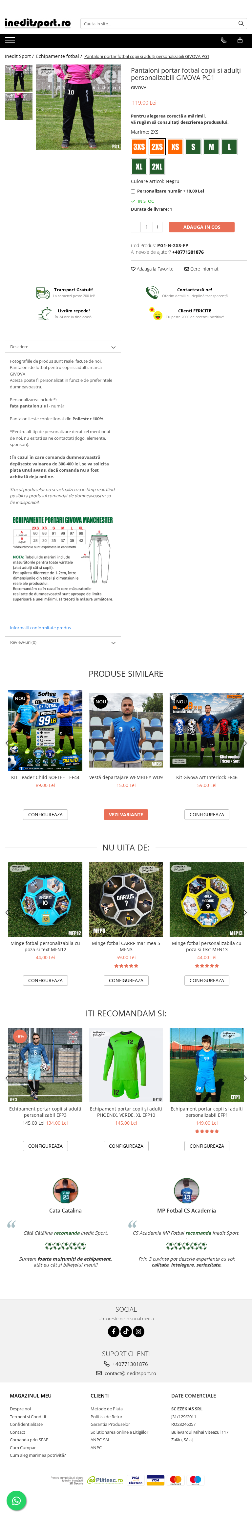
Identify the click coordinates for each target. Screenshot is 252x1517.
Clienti (100, 1395)
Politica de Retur (106, 1417)
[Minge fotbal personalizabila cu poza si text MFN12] (45, 899)
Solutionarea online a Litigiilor (119, 1432)
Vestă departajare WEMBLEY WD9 (126, 777)
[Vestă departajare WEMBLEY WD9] (126, 730)
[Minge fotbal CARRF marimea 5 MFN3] (126, 899)
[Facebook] (113, 1331)
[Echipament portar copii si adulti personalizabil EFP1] (207, 1065)
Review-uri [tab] (23, 642)
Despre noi (20, 1409)
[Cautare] (241, 23)
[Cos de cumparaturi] (240, 40)
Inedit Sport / (20, 56)
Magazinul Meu (31, 1395)
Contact (17, 1432)
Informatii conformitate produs (40, 628)
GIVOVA (138, 88)
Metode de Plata (107, 1409)
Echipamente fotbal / (59, 56)
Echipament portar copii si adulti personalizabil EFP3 (45, 1112)
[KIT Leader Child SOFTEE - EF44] (45, 730)
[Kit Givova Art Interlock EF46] (207, 730)
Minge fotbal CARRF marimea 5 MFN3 (126, 946)
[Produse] (10, 42)
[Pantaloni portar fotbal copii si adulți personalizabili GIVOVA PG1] (78, 107)
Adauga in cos (201, 227)
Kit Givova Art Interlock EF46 (207, 777)
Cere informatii (204, 269)
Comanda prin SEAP (29, 1440)
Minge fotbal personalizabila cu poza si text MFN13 (207, 946)
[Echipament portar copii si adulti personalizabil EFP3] (45, 1065)
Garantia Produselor (110, 1424)
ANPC (96, 1448)
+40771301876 (129, 1364)
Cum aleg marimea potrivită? (38, 1455)
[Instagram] (138, 1331)
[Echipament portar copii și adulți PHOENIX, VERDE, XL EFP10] (126, 1065)
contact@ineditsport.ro (129, 1373)
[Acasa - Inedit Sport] (38, 23)
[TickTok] (126, 1331)
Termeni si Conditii (28, 1417)
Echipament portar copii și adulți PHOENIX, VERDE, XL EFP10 (126, 1112)
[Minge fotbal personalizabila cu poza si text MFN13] (207, 899)
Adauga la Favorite (155, 269)
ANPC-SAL (100, 1440)
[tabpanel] (78, 107)
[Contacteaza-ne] (223, 40)
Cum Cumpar (23, 1448)
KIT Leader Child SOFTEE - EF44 (45, 777)
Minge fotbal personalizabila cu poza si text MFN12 (45, 946)
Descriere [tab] (19, 347)
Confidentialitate (26, 1424)
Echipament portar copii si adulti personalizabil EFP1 (207, 1112)
